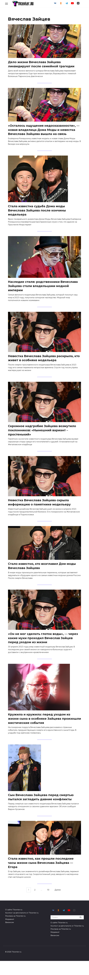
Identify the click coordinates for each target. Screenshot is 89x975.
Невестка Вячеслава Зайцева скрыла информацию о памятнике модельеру (39, 502)
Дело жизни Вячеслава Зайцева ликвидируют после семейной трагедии (41, 64)
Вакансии (9, 922)
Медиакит (9, 919)
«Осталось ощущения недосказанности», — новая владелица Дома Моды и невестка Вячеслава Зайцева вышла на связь (43, 130)
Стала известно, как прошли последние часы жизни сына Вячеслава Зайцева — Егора (41, 863)
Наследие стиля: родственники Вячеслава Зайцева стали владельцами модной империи (43, 286)
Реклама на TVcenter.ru (15, 916)
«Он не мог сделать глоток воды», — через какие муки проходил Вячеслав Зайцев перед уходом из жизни (43, 638)
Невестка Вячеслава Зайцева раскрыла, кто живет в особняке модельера (44, 358)
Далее (58, 890)
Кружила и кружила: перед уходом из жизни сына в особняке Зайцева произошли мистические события (44, 718)
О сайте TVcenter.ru (13, 910)
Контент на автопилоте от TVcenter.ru (21, 913)
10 (48, 890)
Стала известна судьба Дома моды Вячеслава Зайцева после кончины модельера (37, 210)
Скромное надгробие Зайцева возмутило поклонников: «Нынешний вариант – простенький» (42, 430)
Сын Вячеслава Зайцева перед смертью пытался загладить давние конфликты (41, 797)
